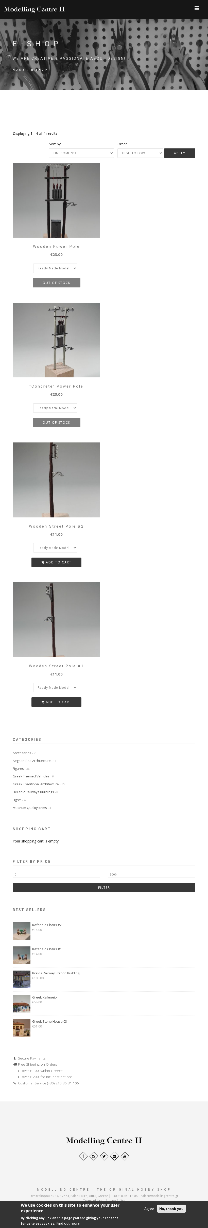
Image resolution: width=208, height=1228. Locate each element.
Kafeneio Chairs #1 (47, 949)
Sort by (55, 144)
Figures (21, 768)
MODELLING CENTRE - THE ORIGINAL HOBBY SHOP (104, 1189)
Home (19, 69)
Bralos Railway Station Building (55, 973)
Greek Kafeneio (44, 997)
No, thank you (171, 1209)
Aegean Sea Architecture (34, 760)
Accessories (25, 752)
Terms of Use (92, 1201)
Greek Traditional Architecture (38, 784)
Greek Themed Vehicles (33, 776)
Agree (149, 1208)
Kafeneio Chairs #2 (47, 925)
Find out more (68, 1223)
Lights (19, 799)
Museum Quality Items (32, 807)
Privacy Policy (115, 1201)
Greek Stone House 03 (49, 1021)
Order (122, 144)
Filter (104, 887)
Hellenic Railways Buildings (35, 792)
